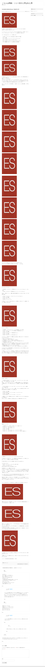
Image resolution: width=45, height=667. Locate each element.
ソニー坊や (5, 11)
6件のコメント (27, 11)
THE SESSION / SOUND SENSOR (9, 558)
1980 (15, 558)
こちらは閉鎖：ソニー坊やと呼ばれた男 (17, 3)
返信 (4, 599)
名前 (2, 658)
